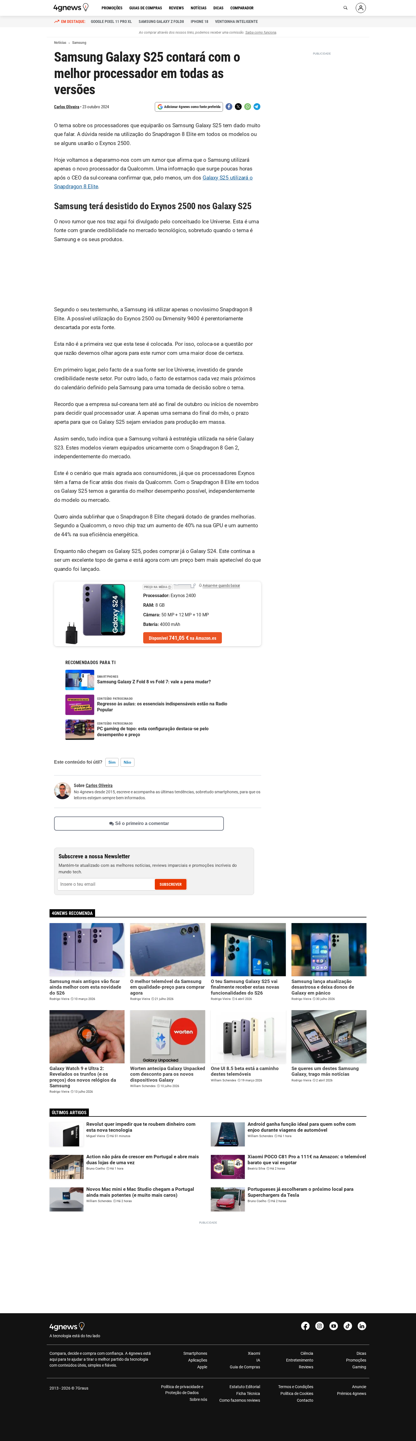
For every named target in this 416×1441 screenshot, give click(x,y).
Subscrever (171, 884)
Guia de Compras (245, 1367)
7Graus (81, 1388)
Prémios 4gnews (351, 1393)
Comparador (242, 8)
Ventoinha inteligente (236, 21)
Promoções (112, 8)
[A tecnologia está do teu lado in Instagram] (319, 1326)
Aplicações (197, 1360)
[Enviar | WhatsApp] (247, 106)
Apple (202, 1367)
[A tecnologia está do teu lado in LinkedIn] (362, 1326)
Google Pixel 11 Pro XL (111, 21)
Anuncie (359, 1386)
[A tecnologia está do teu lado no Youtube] (333, 1326)
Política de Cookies (296, 1393)
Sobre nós (198, 1399)
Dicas (218, 8)
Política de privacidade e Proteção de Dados (182, 1389)
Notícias (199, 8)
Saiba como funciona (260, 32)
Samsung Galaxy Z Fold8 (161, 21)
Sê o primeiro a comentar (142, 823)
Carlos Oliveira (66, 106)
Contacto (305, 1400)
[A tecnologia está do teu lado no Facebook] (305, 1326)
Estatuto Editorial (245, 1386)
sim (111, 762)
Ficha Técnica (248, 1393)
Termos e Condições (295, 1386)
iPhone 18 (199, 21)
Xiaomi (254, 1353)
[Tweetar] (238, 106)
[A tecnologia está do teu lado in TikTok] (348, 1326)
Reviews (176, 8)
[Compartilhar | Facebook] (229, 106)
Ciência (307, 1353)
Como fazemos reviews (239, 1400)
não (127, 762)
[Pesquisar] (345, 8)
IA (258, 1360)
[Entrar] (361, 8)
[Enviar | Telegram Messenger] (257, 106)
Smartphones (195, 1353)
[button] (169, 586)
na (182, 637)
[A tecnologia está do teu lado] (71, 7)
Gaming (359, 1367)
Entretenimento (299, 1360)
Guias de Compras (145, 8)
